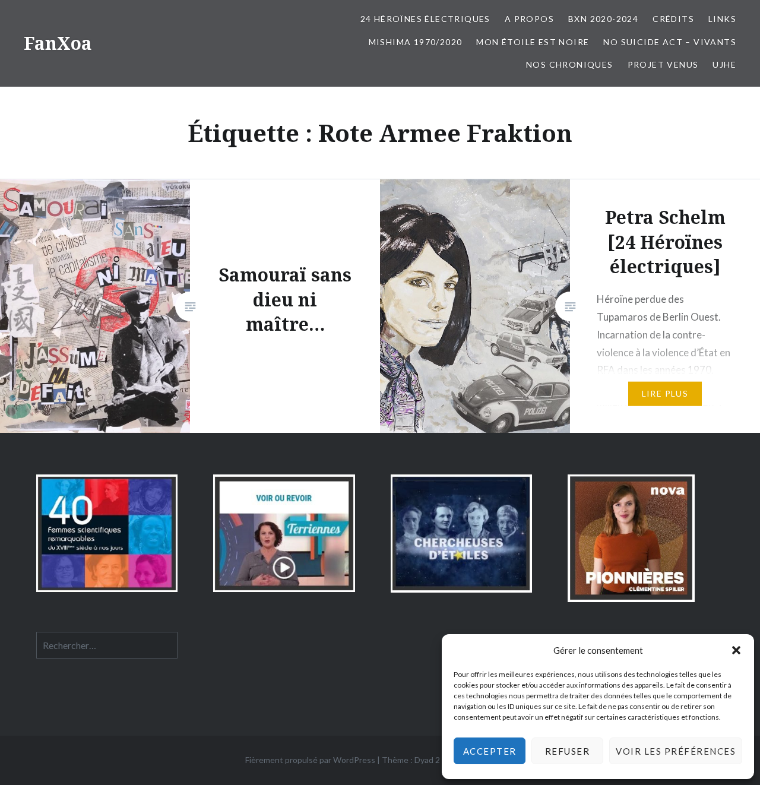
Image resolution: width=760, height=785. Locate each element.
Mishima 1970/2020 (416, 42)
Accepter (490, 751)
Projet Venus (663, 64)
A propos (529, 19)
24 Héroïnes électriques (425, 19)
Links (722, 19)
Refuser (567, 751)
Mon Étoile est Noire (532, 42)
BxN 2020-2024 (603, 19)
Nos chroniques (569, 64)
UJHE (724, 64)
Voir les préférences (676, 751)
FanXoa (58, 43)
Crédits (673, 19)
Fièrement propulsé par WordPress (310, 760)
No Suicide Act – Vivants (669, 42)
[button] (736, 650)
